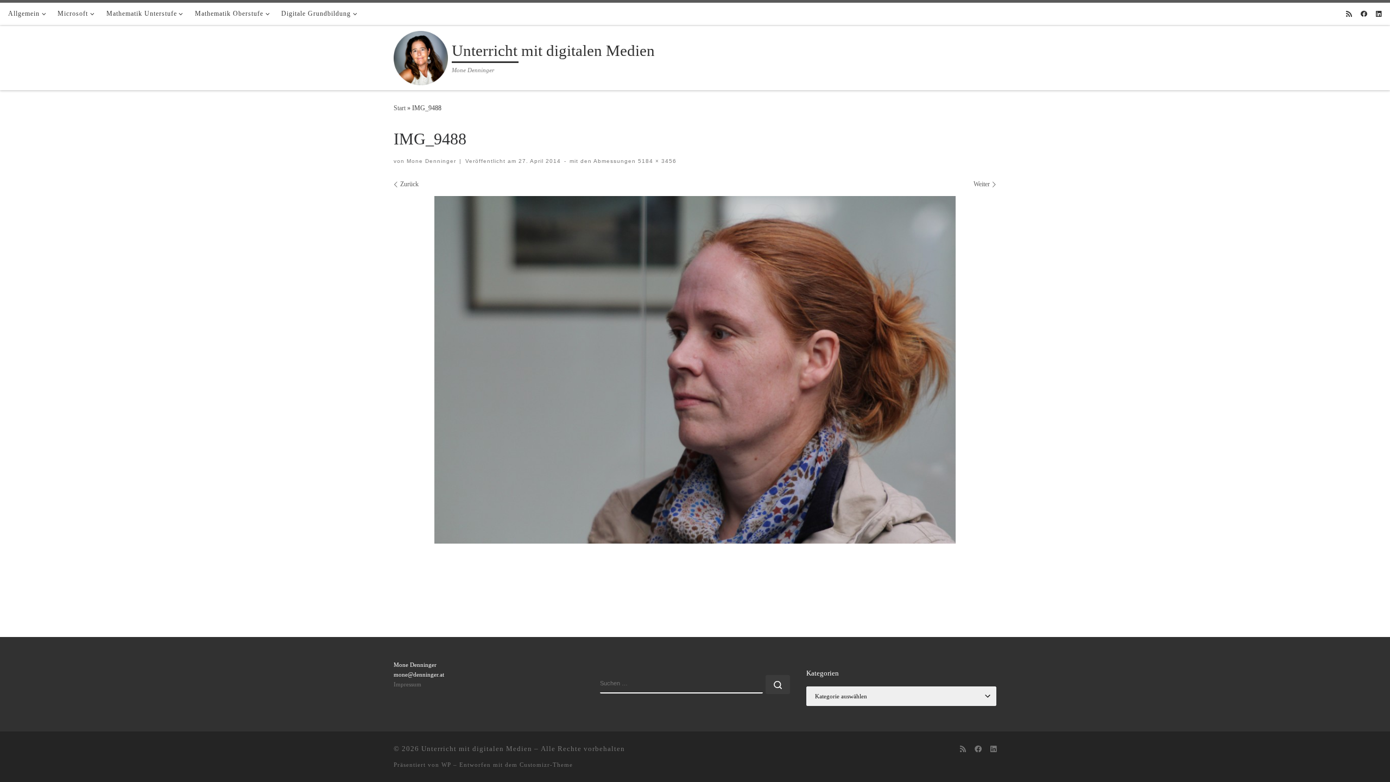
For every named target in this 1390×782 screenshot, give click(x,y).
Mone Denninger (431, 161)
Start (400, 108)
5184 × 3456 (656, 161)
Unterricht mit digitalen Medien (476, 749)
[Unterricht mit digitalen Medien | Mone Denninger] (421, 56)
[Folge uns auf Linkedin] (1379, 14)
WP (446, 764)
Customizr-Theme (546, 764)
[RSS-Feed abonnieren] (1349, 14)
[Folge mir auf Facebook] (1364, 14)
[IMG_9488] (695, 370)
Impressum (407, 684)
